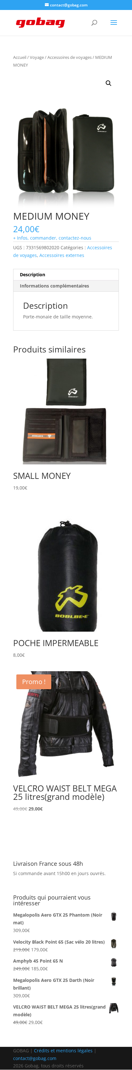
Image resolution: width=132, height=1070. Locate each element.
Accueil (19, 57)
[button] (108, 83)
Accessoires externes (61, 255)
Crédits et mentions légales (63, 1050)
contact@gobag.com (34, 1058)
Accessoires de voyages (69, 57)
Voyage (37, 57)
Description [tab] (32, 274)
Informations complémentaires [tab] (54, 286)
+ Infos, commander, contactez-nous (52, 238)
